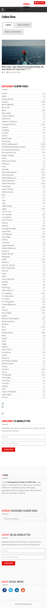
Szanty (4, 366)
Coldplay (5, 130)
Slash (4, 341)
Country (5, 133)
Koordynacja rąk (9, 228)
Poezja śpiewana (9, 304)
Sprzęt (4, 355)
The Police (6, 380)
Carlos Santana (8, 116)
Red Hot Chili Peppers (10, 318)
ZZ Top (4, 397)
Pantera (5, 282)
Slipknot (5, 347)
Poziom (5, 310)
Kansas (5, 223)
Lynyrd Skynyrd (8, 245)
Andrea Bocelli (7, 99)
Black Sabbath (7, 104)
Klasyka (5, 226)
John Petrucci (7, 220)
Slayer (4, 344)
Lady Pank (6, 231)
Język (4, 209)
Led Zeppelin (7, 234)
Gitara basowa (8, 175)
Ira (3, 197)
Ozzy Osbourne (8, 279)
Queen (4, 316)
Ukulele (4, 386)
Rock (4, 327)
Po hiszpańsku (7, 296)
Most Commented (13, 31)
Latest (8, 25)
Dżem (4, 158)
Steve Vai (5, 358)
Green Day (6, 186)
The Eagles (6, 377)
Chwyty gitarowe (9, 124)
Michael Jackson (8, 265)
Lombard (5, 242)
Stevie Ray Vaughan (10, 361)
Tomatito (5, 383)
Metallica (5, 262)
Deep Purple (7, 138)
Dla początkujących (10, 144)
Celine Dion (6, 119)
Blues (4, 110)
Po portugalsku (8, 302)
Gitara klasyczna (8, 183)
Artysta (5, 102)
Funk (4, 166)
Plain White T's (7, 290)
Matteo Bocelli (7, 254)
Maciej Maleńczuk (9, 248)
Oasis (4, 273)
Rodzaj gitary (7, 332)
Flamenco (6, 164)
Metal (4, 259)
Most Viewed (23, 24)
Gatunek (5, 169)
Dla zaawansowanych (11, 150)
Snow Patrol (6, 349)
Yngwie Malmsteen (9, 392)
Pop (3, 307)
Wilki (3, 389)
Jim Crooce (6, 211)
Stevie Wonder (7, 363)
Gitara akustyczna (9, 172)
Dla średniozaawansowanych (14, 147)
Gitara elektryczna (9, 178)
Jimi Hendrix (7, 214)
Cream (4, 136)
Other (4, 276)
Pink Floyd (6, 287)
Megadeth (6, 257)
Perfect (4, 285)
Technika (5, 369)
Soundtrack (6, 352)
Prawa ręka (6, 313)
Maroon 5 (5, 251)
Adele (4, 96)
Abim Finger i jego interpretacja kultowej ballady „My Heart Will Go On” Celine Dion (23, 68)
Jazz (4, 200)
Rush (4, 335)
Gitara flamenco (8, 181)
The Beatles (6, 375)
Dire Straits (6, 141)
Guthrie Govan (7, 192)
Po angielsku (7, 293)
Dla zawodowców (9, 152)
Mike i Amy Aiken (8, 268)
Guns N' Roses (7, 189)
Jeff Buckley (7, 206)
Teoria (4, 372)
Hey (3, 195)
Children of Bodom (9, 121)
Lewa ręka (6, 237)
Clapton (5, 127)
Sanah (4, 338)
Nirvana (5, 271)
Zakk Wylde (6, 394)
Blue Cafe (5, 107)
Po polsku (6, 299)
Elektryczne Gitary (9, 161)
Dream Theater (8, 155)
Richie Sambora (8, 321)
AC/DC (4, 93)
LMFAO (4, 240)
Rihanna (5, 324)
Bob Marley (6, 113)
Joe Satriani (6, 217)
